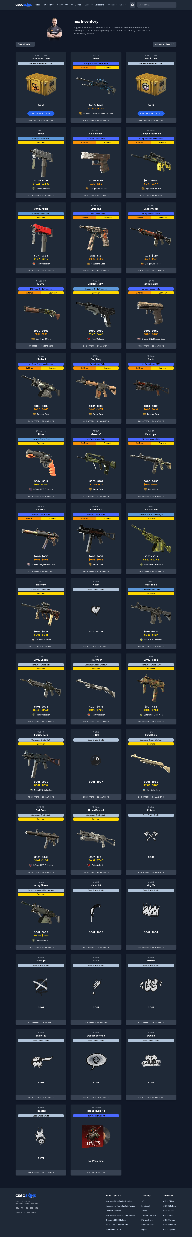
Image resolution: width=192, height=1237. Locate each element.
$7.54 (155, 710)
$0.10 (45, 785)
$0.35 (45, 406)
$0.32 (155, 631)
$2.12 (100, 183)
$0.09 (37, 330)
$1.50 (155, 255)
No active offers (96, 1173)
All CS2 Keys (168, 1215)
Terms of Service (148, 1215)
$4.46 (100, 334)
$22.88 (45, 183)
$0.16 (100, 631)
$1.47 (92, 334)
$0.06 (37, 409)
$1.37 (37, 259)
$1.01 (100, 481)
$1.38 (100, 406)
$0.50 (91, 108)
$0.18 (37, 180)
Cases (87, 5)
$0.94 (155, 409)
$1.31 (99, 255)
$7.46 (100, 860)
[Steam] (37, 1208)
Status (144, 1211)
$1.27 (155, 634)
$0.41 (45, 857)
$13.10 (36, 935)
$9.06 (155, 785)
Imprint (144, 1229)
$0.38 (41, 105)
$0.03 (92, 481)
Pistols (37, 5)
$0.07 (100, 782)
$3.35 (147, 710)
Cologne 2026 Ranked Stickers (119, 1201)
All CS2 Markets (169, 1225)
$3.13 (45, 481)
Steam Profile (24, 44)
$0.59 (100, 556)
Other (122, 5)
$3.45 (45, 259)
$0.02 (37, 631)
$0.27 (92, 105)
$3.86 (100, 180)
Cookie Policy (147, 1225)
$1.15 (154, 706)
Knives (68, 5)
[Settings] (132, 5)
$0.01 (37, 706)
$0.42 (155, 180)
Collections (99, 5)
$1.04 (155, 259)
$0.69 (155, 406)
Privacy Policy (147, 1220)
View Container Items (40, 113)
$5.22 (146, 559)
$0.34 (45, 255)
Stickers (111, 5)
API (142, 1201)
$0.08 (92, 330)
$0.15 (92, 180)
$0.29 (92, 710)
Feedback (145, 1206)
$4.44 (100, 105)
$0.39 (155, 481)
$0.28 (45, 631)
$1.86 (100, 259)
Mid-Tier (48, 5)
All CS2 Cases (168, 1211)
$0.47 (155, 183)
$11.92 (36, 183)
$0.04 (92, 406)
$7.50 (45, 484)
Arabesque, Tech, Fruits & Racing (120, 1206)
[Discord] (18, 1208)
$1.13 (100, 484)
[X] (23, 1208)
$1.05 (44, 334)
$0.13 (92, 255)
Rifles (58, 5)
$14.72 (45, 710)
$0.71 (100, 706)
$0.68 (155, 330)
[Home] (25, 5)
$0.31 (45, 634)
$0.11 (37, 334)
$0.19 (92, 183)
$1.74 (100, 409)
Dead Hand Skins (113, 1229)
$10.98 (100, 108)
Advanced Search (163, 44)
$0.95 (45, 330)
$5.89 (36, 710)
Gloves (78, 5)
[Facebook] (28, 1208)
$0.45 (45, 409)
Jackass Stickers (113, 1211)
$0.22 (151, 105)
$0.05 (147, 330)
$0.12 (147, 255)
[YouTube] (32, 1208)
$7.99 (100, 710)
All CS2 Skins (168, 1201)
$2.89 (147, 785)
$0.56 (155, 334)
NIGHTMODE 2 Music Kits (117, 1225)
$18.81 (45, 935)
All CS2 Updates (169, 1229)
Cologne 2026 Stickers (116, 1220)
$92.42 (155, 559)
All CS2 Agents (169, 1220)
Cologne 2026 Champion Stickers (120, 1215)
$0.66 (100, 559)
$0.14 (37, 255)
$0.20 (45, 180)
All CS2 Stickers (169, 1206)
